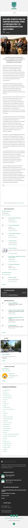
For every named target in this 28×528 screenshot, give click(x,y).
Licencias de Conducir (7, 422)
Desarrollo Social (6, 407)
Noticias (8, 32)
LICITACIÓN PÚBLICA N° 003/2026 (8, 493)
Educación (12, 377)
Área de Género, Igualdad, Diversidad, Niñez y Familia (16, 257)
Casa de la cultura (13, 314)
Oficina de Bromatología (14, 264)
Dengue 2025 (6, 403)
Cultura (4, 401)
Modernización (6, 426)
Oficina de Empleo (12, 277)
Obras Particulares (12, 248)
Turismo (5, 451)
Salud (23, 203)
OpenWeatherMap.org (13, 295)
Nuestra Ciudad (6, 354)
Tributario (5, 449)
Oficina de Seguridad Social (14, 218)
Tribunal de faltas (6, 447)
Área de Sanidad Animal (13, 225)
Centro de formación (7, 395)
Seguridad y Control (7, 443)
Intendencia (18, 203)
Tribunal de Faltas (12, 240)
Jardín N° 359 (11, 373)
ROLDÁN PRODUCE (12, 325)
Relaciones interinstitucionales (9, 436)
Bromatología (6, 394)
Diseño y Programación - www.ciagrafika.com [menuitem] (14, 518)
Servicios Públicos (7, 370)
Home (4, 32)
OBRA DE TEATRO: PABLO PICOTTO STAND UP (15, 318)
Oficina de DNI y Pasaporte (14, 233)
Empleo (4, 415)
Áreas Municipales (7, 215)
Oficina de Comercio (6, 211)
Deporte (5, 405)
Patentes (5, 432)
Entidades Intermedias (8, 417)
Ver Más (3, 284)
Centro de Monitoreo (7, 397)
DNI (4, 411)
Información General (6, 272)
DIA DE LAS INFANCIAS (13, 303)
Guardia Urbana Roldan (8, 418)
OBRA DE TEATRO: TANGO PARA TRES (16, 310)
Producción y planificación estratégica (11, 434)
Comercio (5, 399)
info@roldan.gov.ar (8, 512)
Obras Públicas (5, 368)
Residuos (5, 438)
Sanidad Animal (6, 441)
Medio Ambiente (6, 424)
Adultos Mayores (6, 390)
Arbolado (5, 392)
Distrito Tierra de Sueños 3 (8, 409)
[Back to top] (14, 524)
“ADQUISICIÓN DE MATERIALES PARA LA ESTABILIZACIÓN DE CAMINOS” (13, 490)
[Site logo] (14, 9)
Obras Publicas (6, 430)
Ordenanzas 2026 (5, 495)
